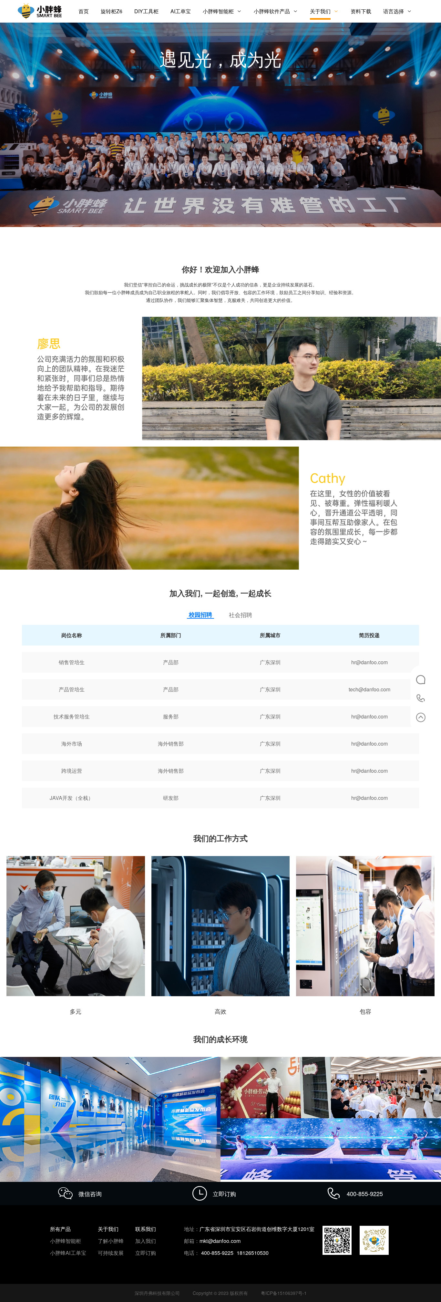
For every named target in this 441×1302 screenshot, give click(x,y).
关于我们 (320, 11)
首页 (83, 11)
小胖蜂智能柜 (218, 11)
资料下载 (361, 11)
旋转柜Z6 (111, 11)
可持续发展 (111, 1252)
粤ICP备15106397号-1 (284, 1293)
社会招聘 (240, 614)
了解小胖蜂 (111, 1241)
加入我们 (145, 1241)
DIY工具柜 (146, 11)
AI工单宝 (180, 11)
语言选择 (393, 11)
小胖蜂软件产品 (272, 11)
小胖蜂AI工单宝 (68, 1252)
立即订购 (145, 1253)
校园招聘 (200, 614)
